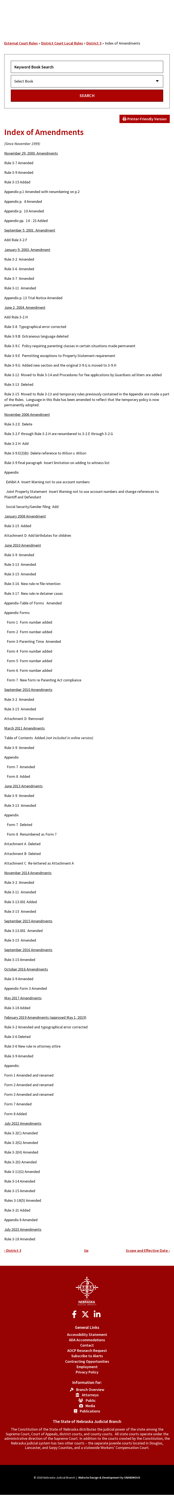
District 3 (93, 43)
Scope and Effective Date (148, 1250)
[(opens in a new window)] (75, 1314)
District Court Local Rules (62, 43)
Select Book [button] (23, 81)
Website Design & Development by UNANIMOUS (109, 1477)
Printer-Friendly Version (146, 118)
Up (86, 1250)
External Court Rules (21, 43)
